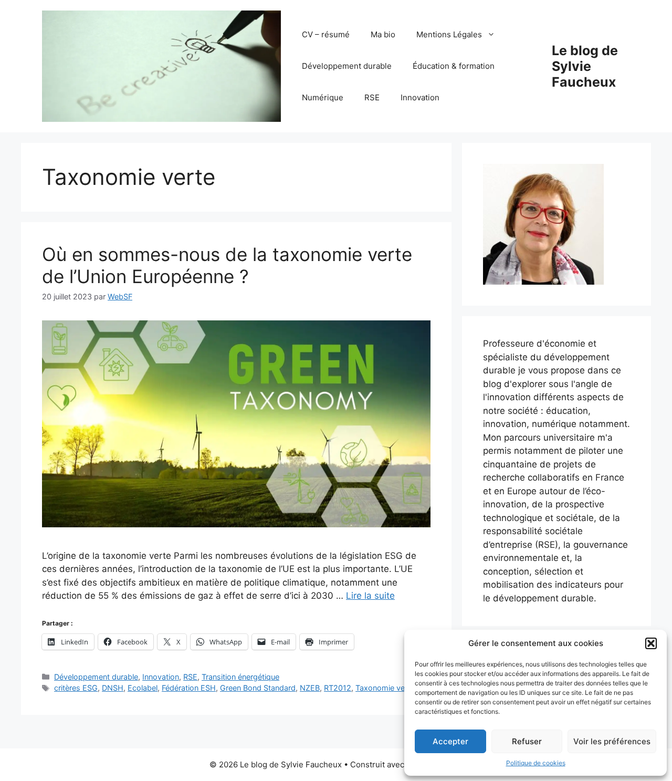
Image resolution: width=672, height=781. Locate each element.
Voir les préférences (611, 741)
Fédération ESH (189, 687)
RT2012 (337, 687)
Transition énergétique (240, 676)
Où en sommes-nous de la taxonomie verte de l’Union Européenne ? (227, 265)
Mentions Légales (449, 34)
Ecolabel (143, 687)
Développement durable (347, 66)
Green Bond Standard (258, 687)
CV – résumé (326, 34)
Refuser (527, 741)
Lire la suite (370, 595)
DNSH (112, 687)
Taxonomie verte (384, 687)
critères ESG (76, 687)
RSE (372, 97)
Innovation (420, 97)
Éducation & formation (454, 66)
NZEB (310, 687)
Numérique (322, 97)
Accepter (450, 741)
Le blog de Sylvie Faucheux (585, 66)
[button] (651, 643)
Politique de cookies (535, 763)
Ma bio (383, 34)
